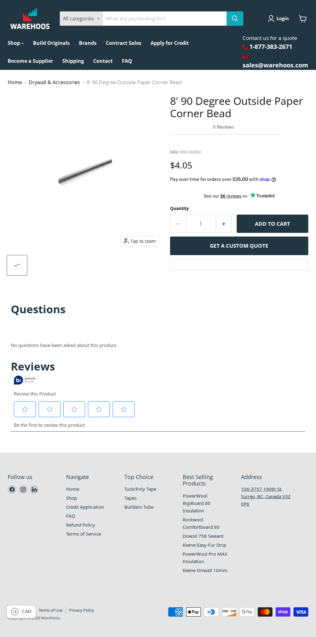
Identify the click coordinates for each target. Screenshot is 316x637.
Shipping (73, 61)
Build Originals (51, 43)
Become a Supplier (30, 61)
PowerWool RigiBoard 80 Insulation (196, 503)
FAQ (127, 61)
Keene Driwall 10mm (205, 570)
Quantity (179, 208)
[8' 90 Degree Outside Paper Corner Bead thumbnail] (17, 265)
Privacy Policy (81, 610)
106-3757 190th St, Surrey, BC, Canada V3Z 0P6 (266, 496)
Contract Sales (123, 43)
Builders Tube (138, 507)
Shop (14, 43)
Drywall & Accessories (54, 82)
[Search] (235, 18)
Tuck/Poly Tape (140, 489)
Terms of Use (50, 610)
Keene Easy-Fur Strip (204, 545)
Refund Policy (80, 525)
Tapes (130, 498)
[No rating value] (191, 127)
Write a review (190, 141)
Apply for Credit (170, 43)
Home (15, 82)
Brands (88, 43)
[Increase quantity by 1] (224, 224)
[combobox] (165, 18)
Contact (103, 61)
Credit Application (85, 507)
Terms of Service (83, 534)
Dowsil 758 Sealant (203, 536)
